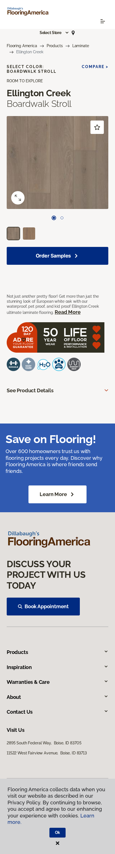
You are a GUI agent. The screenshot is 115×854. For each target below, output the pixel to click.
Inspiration (19, 667)
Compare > (95, 66)
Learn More (53, 494)
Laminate (80, 46)
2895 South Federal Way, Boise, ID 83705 (44, 743)
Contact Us (20, 712)
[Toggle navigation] (102, 21)
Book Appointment (47, 606)
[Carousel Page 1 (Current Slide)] (54, 218)
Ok (57, 832)
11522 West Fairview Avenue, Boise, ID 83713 (47, 753)
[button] (54, 32)
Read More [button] (67, 312)
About (14, 697)
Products (55, 46)
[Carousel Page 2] (62, 217)
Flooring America (22, 46)
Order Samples (53, 256)
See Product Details (30, 390)
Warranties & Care (28, 682)
